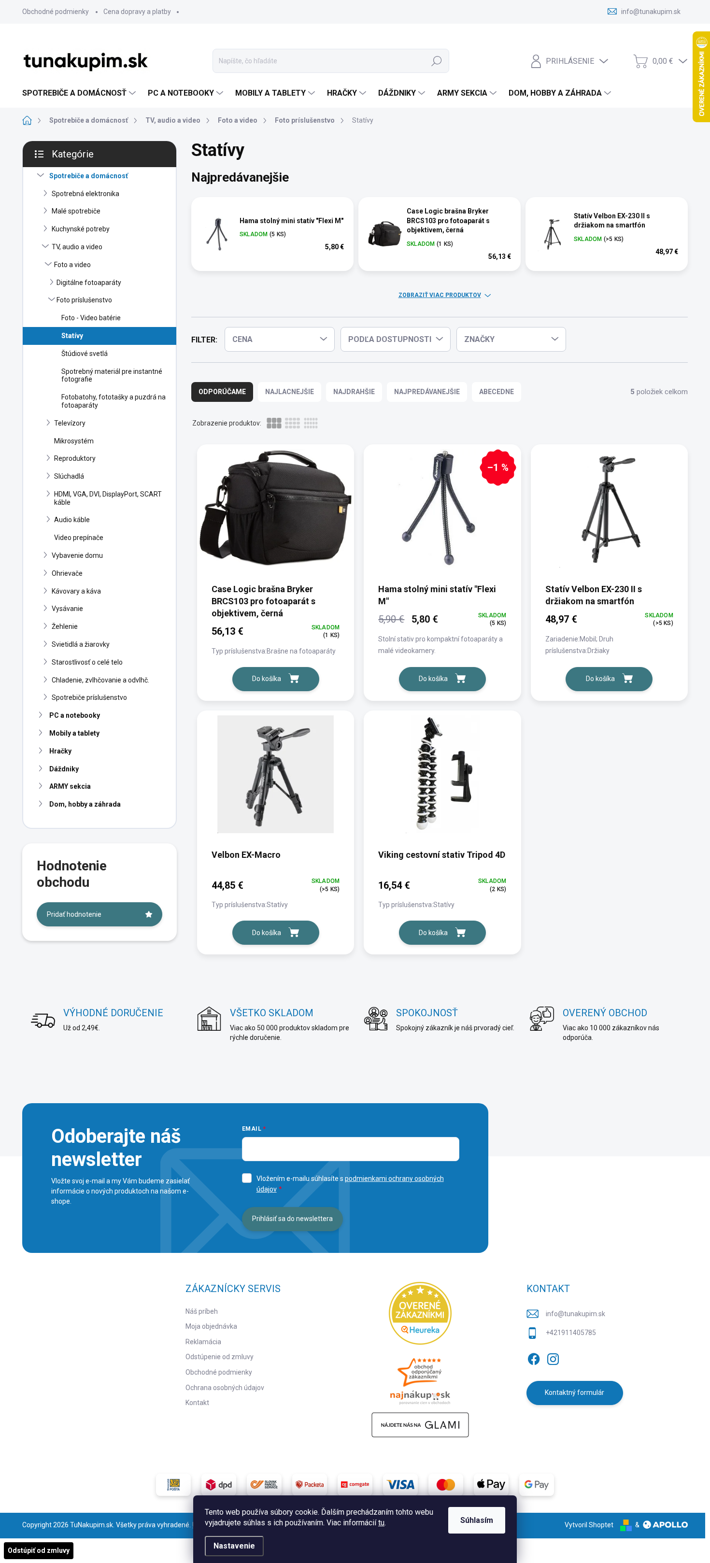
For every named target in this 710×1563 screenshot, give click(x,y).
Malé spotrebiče (76, 211)
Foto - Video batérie (91, 318)
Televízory (69, 423)
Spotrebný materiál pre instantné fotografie (111, 376)
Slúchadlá (69, 476)
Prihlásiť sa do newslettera (292, 1218)
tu (381, 1522)
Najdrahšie (354, 392)
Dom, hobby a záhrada (85, 804)
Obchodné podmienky (55, 11)
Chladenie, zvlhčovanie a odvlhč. (100, 680)
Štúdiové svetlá (84, 353)
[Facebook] (533, 1357)
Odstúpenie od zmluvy (219, 1357)
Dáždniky (64, 769)
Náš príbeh (201, 1311)
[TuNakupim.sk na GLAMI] (420, 1424)
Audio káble (72, 520)
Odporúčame (222, 392)
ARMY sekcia (70, 786)
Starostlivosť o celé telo (87, 662)
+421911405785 (571, 1332)
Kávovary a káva (76, 591)
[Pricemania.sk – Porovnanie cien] (420, 1378)
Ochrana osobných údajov (224, 1388)
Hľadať (436, 61)
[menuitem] (80, 93)
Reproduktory (75, 458)
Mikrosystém (74, 441)
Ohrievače (67, 573)
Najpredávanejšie (427, 392)
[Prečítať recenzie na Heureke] (420, 1313)
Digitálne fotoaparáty (89, 282)
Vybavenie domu (77, 555)
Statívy (72, 336)
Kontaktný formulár (574, 1392)
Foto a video (72, 265)
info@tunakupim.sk (575, 1314)
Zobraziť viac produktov (439, 295)
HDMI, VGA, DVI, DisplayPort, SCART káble (108, 498)
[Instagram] (553, 1357)
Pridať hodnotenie (74, 914)
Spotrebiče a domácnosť (88, 176)
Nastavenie (234, 1545)
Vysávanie (67, 608)
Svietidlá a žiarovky (81, 644)
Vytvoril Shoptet (589, 1525)
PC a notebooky (74, 715)
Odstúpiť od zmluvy (39, 1550)
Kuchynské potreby (81, 229)
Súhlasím (476, 1520)
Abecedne (496, 392)
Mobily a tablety (74, 733)
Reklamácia (203, 1342)
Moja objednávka (211, 1326)
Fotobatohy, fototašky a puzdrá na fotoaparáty (113, 401)
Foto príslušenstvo (84, 300)
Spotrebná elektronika (85, 194)
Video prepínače (78, 537)
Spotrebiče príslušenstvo (89, 697)
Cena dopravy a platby (137, 11)
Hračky (60, 751)
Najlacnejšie (289, 392)
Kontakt (197, 1403)
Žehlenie (65, 626)
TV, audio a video (77, 247)
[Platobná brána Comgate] (355, 1485)
